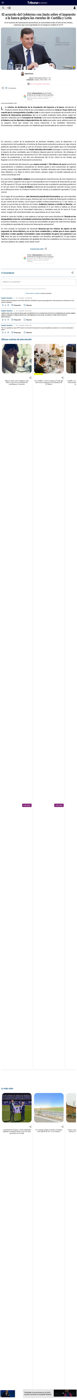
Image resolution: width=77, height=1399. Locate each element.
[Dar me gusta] (2, 305)
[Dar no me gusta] (8, 305)
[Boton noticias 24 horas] (8, 8)
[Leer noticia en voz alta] (28, 84)
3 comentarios (12, 88)
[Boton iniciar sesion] (74, 8)
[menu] (2, 2)
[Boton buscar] (3, 7)
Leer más (27, 805)
